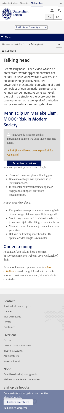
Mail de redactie (12, 316)
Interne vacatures (13, 350)
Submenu (10, 50)
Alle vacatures (11, 356)
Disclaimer (9, 327)
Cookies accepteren (18, 402)
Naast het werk (12, 361)
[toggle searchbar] (59, 10)
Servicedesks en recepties (17, 306)
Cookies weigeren (17, 408)
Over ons (8, 340)
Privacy (7, 322)
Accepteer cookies (24, 163)
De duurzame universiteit (17, 345)
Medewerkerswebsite (12, 44)
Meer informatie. (13, 397)
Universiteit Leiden (10, 3)
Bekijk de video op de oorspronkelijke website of (30, 152)
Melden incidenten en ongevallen (22, 379)
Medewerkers (37, 3)
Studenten (24, 3)
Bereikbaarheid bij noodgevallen (21, 374)
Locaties (8, 311)
